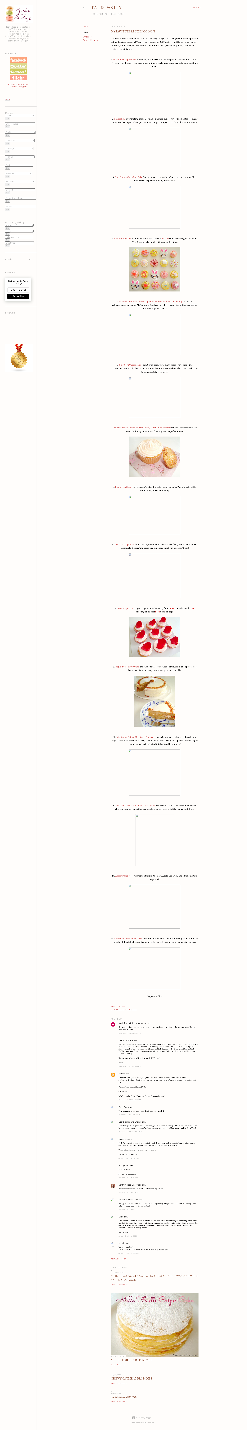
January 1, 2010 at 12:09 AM (128, 1158)
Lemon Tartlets (123, 487)
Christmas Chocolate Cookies (128, 938)
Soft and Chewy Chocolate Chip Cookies (135, 805)
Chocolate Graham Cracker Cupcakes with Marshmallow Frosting (149, 301)
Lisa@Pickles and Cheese (129, 1122)
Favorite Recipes (90, 40)
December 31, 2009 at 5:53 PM (129, 1066)
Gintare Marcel (148, 1423)
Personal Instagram (18, 87)
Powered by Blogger (143, 1418)
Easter (165, 238)
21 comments (122, 1401)
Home (95, 14)
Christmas (86, 37)
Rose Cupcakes (125, 608)
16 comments (122, 1284)
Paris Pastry (107, 8)
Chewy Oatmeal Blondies (131, 1378)
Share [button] (85, 26)
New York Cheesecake (130, 364)
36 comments (122, 1365)
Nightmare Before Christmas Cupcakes (135, 737)
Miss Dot (122, 1139)
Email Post (121, 1006)
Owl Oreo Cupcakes (124, 544)
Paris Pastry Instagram (18, 84)
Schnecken (119, 118)
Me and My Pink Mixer (128, 1200)
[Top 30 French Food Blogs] (19, 371)
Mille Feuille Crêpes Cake (131, 1360)
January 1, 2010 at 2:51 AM (128, 1178)
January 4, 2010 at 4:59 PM (128, 1253)
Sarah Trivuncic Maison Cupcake (132, 1023)
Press (113, 14)
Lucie (120, 1217)
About (121, 14)
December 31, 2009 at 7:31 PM (129, 1100)
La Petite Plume (125, 1040)
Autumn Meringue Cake (124, 59)
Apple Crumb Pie (123, 875)
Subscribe (18, 296)
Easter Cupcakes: (122, 238)
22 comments (122, 1383)
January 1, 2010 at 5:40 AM (128, 1192)
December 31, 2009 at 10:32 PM (130, 1132)
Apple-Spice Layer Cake (127, 666)
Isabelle (121, 1243)
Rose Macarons (124, 1397)
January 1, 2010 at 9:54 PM (128, 1210)
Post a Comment (118, 1259)
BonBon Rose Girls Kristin (129, 1185)
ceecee (121, 1074)
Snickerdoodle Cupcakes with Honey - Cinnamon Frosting (142, 427)
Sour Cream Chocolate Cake (128, 177)
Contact (103, 14)
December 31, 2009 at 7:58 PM (129, 1115)
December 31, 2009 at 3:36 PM (129, 1033)
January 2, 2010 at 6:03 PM (128, 1236)
